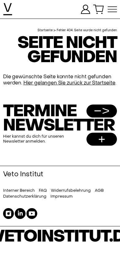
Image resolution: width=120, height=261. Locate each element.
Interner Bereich (19, 190)
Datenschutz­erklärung (24, 196)
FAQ (43, 190)
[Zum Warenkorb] (99, 9)
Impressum (61, 196)
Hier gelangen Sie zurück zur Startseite (69, 83)
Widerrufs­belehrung (71, 190)
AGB (99, 190)
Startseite (45, 30)
